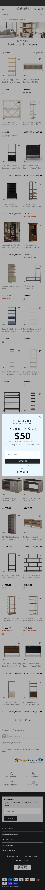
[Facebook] (17, 472)
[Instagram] (24, 472)
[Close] (39, 416)
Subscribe (22, 461)
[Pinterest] (27, 472)
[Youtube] (21, 472)
